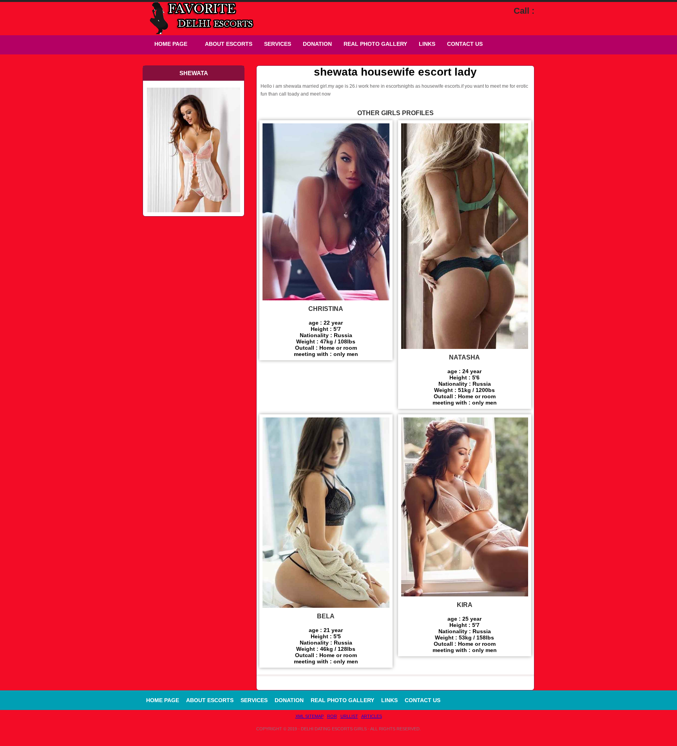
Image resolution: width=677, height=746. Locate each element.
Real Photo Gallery (375, 44)
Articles (371, 716)
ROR (332, 716)
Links (427, 44)
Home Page (170, 44)
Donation (317, 44)
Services (277, 44)
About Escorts (228, 44)
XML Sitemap (309, 716)
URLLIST (349, 716)
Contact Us (465, 44)
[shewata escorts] (193, 87)
